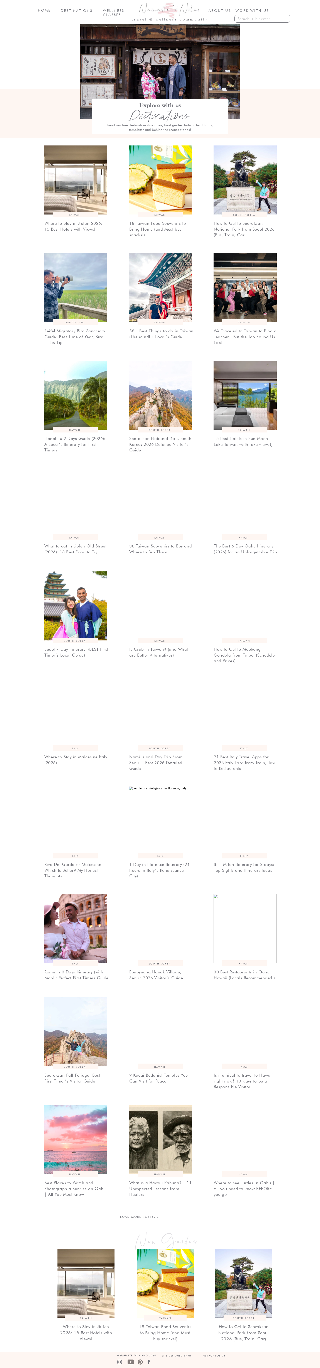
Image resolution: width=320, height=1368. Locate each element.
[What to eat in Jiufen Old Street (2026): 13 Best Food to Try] (75, 502)
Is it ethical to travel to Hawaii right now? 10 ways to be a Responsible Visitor (243, 1081)
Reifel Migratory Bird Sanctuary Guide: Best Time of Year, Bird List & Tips (74, 336)
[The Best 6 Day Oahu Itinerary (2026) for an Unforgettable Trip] (245, 502)
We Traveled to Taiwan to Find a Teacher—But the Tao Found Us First (245, 336)
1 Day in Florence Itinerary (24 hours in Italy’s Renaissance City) (159, 870)
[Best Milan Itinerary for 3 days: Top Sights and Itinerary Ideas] (245, 821)
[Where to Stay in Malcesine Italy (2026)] (75, 713)
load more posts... (139, 1216)
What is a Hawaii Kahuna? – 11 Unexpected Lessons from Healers (160, 1188)
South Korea (244, 214)
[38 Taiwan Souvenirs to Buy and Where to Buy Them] (160, 502)
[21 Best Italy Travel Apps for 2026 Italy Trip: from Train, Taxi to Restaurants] (245, 713)
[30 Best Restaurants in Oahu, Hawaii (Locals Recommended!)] (245, 928)
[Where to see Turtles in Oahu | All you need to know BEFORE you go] (245, 1139)
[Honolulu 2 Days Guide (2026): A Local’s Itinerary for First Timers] (75, 395)
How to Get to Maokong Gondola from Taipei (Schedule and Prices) (244, 655)
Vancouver (75, 322)
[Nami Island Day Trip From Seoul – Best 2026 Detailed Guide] (160, 713)
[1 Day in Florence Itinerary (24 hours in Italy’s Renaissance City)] (160, 821)
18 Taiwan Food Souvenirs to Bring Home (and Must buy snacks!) (157, 229)
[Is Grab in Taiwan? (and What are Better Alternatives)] (160, 605)
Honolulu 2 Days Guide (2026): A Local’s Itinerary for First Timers (75, 444)
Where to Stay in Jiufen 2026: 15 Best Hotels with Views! (86, 1332)
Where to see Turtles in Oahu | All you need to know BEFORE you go (244, 1188)
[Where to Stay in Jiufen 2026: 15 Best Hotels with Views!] (75, 179)
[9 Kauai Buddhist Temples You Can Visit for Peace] (160, 1031)
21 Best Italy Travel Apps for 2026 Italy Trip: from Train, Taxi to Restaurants (245, 762)
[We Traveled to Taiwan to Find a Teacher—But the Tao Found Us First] (245, 287)
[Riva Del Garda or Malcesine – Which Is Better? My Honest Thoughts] (75, 821)
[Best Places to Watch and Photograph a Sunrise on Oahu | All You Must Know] (75, 1139)
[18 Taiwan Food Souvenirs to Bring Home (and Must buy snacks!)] (160, 179)
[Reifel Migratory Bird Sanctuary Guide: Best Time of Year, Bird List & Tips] (75, 287)
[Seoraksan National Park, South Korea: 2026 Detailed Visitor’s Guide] (160, 395)
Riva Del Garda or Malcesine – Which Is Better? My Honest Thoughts (74, 870)
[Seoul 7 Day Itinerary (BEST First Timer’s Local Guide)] (75, 605)
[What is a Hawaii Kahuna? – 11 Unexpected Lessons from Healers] (160, 1139)
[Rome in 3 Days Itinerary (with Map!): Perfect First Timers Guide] (75, 928)
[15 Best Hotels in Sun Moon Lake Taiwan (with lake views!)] (245, 395)
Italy (75, 748)
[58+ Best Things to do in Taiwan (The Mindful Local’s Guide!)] (160, 287)
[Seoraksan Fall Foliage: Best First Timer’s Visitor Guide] (75, 1031)
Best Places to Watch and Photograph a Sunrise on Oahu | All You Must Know (75, 1188)
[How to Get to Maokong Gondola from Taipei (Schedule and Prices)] (245, 605)
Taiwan (75, 214)
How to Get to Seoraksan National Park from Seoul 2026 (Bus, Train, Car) (244, 229)
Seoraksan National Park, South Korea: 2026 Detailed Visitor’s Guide (160, 444)
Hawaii (74, 430)
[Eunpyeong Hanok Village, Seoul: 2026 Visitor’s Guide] (160, 928)
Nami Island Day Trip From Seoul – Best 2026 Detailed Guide (155, 762)
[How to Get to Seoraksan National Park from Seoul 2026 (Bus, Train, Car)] (245, 179)
